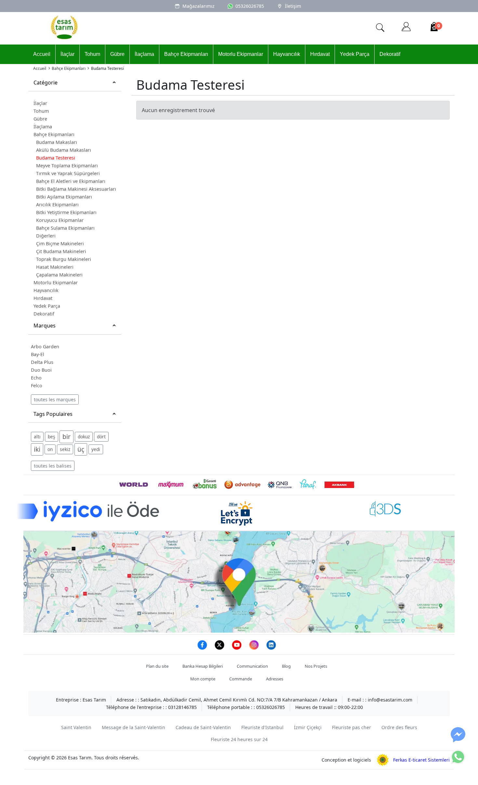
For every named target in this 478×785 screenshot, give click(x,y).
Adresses (274, 679)
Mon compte (202, 679)
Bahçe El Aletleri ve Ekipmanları (70, 181)
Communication (252, 666)
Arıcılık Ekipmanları (57, 204)
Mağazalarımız (198, 6)
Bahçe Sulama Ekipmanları (65, 228)
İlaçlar (67, 54)
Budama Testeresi (55, 158)
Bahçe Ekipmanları (186, 54)
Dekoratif (389, 54)
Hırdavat (320, 54)
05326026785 (249, 6)
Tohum (92, 54)
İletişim (293, 6)
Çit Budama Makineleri (61, 251)
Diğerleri (46, 236)
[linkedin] (271, 648)
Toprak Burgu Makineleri (63, 259)
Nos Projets (316, 666)
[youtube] (237, 648)
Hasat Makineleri (54, 267)
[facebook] (203, 648)
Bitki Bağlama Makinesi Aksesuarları (76, 189)
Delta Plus (42, 362)
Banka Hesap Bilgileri (202, 666)
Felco (36, 385)
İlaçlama (144, 54)
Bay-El (37, 354)
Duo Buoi (41, 370)
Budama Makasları (56, 142)
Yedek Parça (354, 54)
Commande (240, 679)
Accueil (41, 54)
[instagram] (254, 648)
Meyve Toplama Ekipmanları (67, 165)
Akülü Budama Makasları (63, 150)
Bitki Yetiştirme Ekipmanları (66, 212)
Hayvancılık (286, 54)
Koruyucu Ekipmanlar (60, 220)
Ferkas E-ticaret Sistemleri (419, 760)
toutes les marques (55, 399)
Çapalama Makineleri (59, 275)
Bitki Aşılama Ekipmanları (64, 197)
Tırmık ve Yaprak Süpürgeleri (68, 173)
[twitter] (220, 648)
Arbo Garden (45, 346)
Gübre (117, 54)
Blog (286, 666)
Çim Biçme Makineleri (60, 243)
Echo (36, 378)
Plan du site (157, 666)
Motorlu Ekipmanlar (240, 54)
